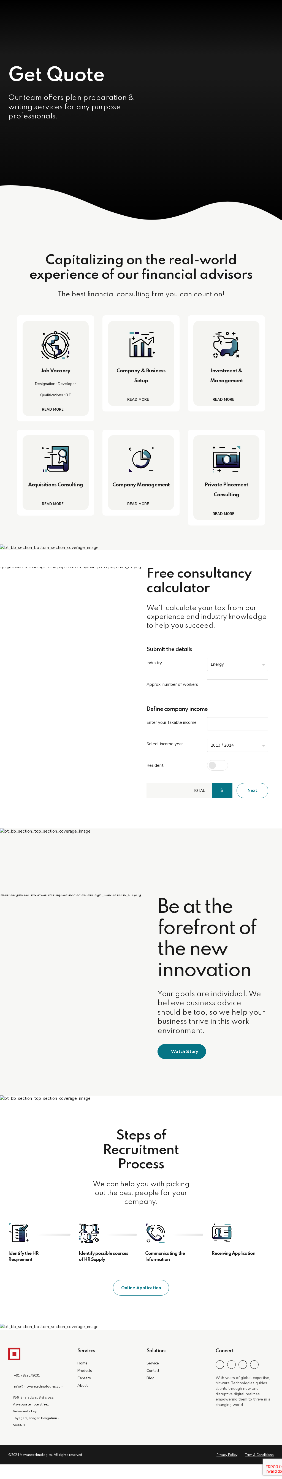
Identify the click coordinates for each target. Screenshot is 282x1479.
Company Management (141, 484)
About (82, 1385)
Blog (150, 1378)
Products (84, 1370)
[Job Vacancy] (55, 345)
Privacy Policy (226, 1455)
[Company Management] (141, 459)
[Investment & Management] (226, 345)
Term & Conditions (259, 1455)
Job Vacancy (55, 370)
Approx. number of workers (172, 684)
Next (252, 790)
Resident (155, 765)
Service (153, 1363)
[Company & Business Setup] (141, 345)
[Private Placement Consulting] (226, 459)
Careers (84, 1378)
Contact (153, 1370)
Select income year (165, 744)
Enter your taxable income (172, 722)
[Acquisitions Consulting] (55, 459)
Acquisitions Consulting (55, 484)
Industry (154, 663)
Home (82, 1363)
